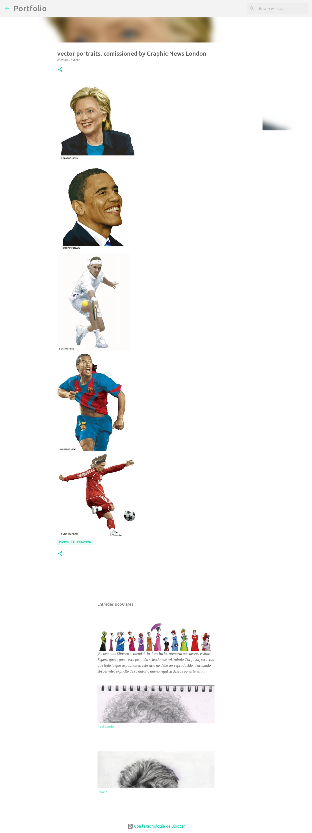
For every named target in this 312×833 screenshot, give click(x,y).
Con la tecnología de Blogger (159, 826)
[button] (60, 69)
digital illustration (75, 542)
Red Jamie (106, 727)
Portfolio (30, 8)
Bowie (102, 792)
